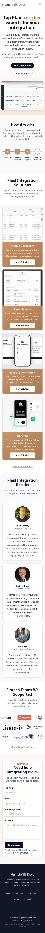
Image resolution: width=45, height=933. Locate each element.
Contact (27, 899)
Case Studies (33, 893)
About (16, 899)
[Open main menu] (40, 4)
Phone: (16, 853)
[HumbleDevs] (13, 4)
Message (9, 820)
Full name (10, 787)
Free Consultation (22, 65)
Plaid (8, 893)
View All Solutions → (22, 466)
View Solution (22, 262)
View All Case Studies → (22, 747)
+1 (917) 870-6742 (25, 920)
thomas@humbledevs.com (25, 917)
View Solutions (23, 73)
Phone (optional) (13, 809)
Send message (14, 845)
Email (7, 798)
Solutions (19, 893)
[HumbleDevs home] (22, 874)
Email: (21, 850)
